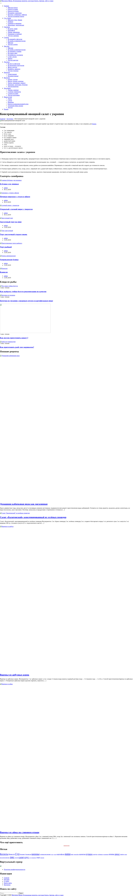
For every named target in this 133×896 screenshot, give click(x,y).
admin (6, 188)
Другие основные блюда (16, 16)
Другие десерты (13, 71)
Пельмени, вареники (15, 13)
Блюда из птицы (13, 11)
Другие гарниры (13, 35)
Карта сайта (8, 883)
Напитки (7, 72)
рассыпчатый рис (5, 857)
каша (67, 853)
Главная (6, 878)
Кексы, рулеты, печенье (15, 81)
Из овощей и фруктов (15, 39)
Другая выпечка (13, 86)
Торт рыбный (6, 247)
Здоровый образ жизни (15, 106)
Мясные (10, 43)
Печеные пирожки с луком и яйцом (15, 197)
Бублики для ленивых (9, 184)
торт (38, 857)
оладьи (95, 854)
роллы (16, 857)
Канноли (4, 272)
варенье (36, 854)
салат (21, 857)
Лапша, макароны (14, 32)
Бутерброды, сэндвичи (15, 55)
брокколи (28, 854)
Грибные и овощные (14, 23)
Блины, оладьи (13, 79)
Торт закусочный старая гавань (13, 234)
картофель (60, 854)
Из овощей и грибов (14, 51)
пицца (122, 854)
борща (94, 124)
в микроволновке (45, 854)
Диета (10, 99)
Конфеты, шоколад (14, 69)
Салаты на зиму (13, 93)
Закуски (6, 46)
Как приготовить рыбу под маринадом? (17, 347)
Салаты (6, 37)
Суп (17, 853)
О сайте (6, 881)
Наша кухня (8, 97)
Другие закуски (13, 60)
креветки (82, 854)
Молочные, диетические (16, 25)
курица (89, 854)
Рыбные (10, 21)
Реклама (6, 879)
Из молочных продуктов (16, 65)
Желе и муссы (12, 67)
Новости (12, 854)
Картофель (11, 30)
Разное (6, 109)
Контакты (7, 885)
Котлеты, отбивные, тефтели (17, 14)
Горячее (6, 6)
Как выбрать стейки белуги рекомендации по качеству (23, 291)
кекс (72, 854)
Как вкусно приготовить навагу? (14, 338)
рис (12, 857)
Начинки (11, 102)
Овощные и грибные (15, 34)
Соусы (10, 100)
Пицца (10, 58)
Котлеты (4, 854)
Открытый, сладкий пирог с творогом (16, 209)
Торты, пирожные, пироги (16, 83)
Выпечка (7, 78)
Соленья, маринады (14, 92)
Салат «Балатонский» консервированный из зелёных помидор (33, 517)
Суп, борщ (7, 18)
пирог (117, 854)
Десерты (7, 62)
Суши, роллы (12, 57)
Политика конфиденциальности (14, 869)
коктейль (76, 854)
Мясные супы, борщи (15, 20)
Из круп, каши (12, 28)
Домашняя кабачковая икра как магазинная (24, 504)
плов (125, 854)
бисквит (22, 854)
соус (26, 857)
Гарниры (7, 27)
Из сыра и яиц (12, 53)
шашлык (42, 857)
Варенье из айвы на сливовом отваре (19, 832)
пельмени (105, 854)
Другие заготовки (14, 95)
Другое (10, 107)
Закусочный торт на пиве (11, 222)
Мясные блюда (13, 7)
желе (52, 854)
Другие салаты (13, 44)
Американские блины (9, 260)
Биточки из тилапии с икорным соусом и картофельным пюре (26, 301)
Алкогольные (12, 74)
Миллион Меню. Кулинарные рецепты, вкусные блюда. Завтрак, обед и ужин (37, 895)
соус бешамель (32, 857)
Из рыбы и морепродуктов (17, 41)
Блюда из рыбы (13, 9)
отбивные (100, 854)
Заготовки (7, 88)
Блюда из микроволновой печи (18, 104)
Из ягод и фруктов (14, 64)
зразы (55, 854)
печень (111, 854)
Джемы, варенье (13, 90)
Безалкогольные (13, 76)
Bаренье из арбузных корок (14, 675)
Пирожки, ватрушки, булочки (18, 85)
